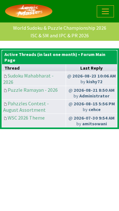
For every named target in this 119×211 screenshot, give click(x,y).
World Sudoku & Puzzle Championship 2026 (59, 28)
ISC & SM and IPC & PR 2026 (59, 35)
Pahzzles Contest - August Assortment (26, 106)
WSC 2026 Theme (26, 118)
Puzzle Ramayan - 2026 (33, 90)
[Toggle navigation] (105, 11)
